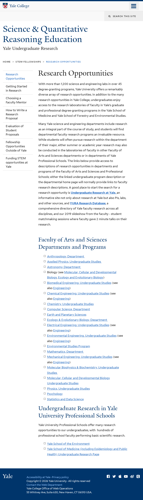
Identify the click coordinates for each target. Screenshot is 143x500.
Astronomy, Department (64, 267)
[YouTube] (126, 476)
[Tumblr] (138, 476)
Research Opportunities (15, 76)
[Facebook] (108, 476)
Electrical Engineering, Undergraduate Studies (78, 325)
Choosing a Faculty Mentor (16, 100)
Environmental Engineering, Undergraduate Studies (81, 335)
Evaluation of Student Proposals (15, 130)
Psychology (55, 394)
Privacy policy (60, 477)
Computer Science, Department (68, 309)
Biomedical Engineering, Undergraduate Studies (79, 283)
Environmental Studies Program (68, 346)
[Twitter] (114, 476)
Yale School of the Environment (68, 443)
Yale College (19, 5)
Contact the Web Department (44, 484)
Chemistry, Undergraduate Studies (70, 304)
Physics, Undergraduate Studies (68, 388)
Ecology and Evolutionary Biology (80, 277)
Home (7, 61)
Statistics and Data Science (65, 399)
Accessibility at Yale (38, 477)
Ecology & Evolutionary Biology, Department (77, 320)
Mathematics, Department (65, 351)
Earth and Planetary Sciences (66, 314)
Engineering (61, 288)
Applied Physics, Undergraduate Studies (74, 261)
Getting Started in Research (16, 88)
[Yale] (8, 477)
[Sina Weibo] (132, 476)
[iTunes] (120, 476)
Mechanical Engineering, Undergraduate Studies (79, 357)
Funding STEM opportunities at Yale (17, 162)
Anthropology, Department (66, 256)
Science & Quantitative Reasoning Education (45, 34)
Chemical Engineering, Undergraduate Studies (78, 293)
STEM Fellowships (28, 61)
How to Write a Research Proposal (16, 114)
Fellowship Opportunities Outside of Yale (16, 146)
